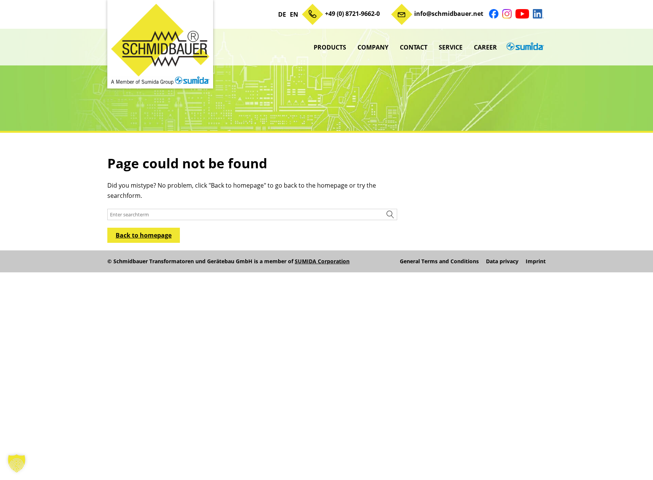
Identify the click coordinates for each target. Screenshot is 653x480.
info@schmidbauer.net (448, 13)
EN (294, 14)
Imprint (536, 261)
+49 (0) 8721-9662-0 (352, 13)
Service (451, 47)
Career (485, 47)
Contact (413, 47)
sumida (524, 47)
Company (372, 47)
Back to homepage (144, 235)
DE (282, 14)
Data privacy (502, 261)
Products (330, 47)
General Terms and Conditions (439, 261)
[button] (16, 463)
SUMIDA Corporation (322, 261)
